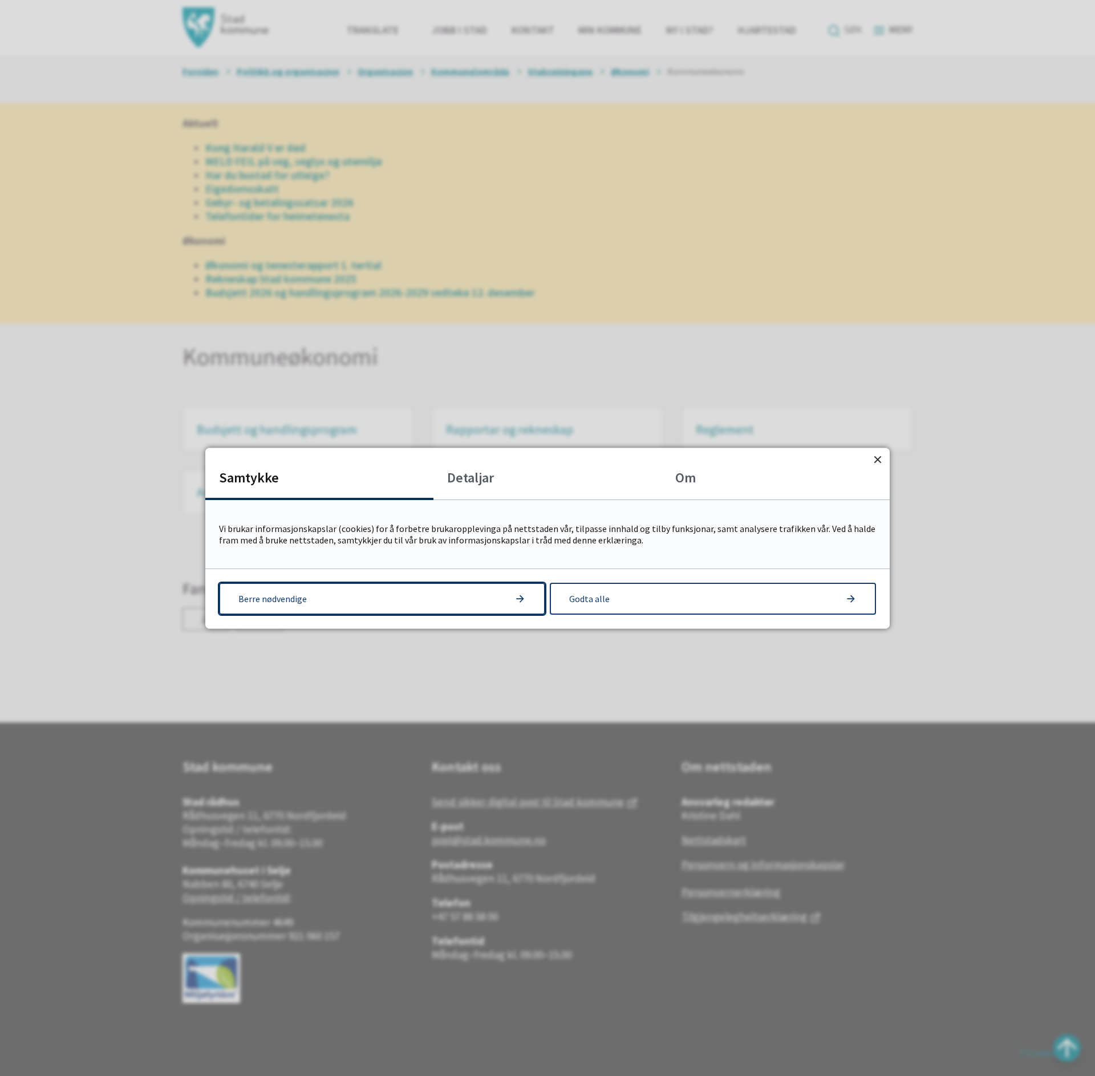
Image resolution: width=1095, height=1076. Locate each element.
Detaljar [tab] (470, 477)
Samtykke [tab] (249, 477)
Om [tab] (685, 477)
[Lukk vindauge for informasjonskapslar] (877, 460)
